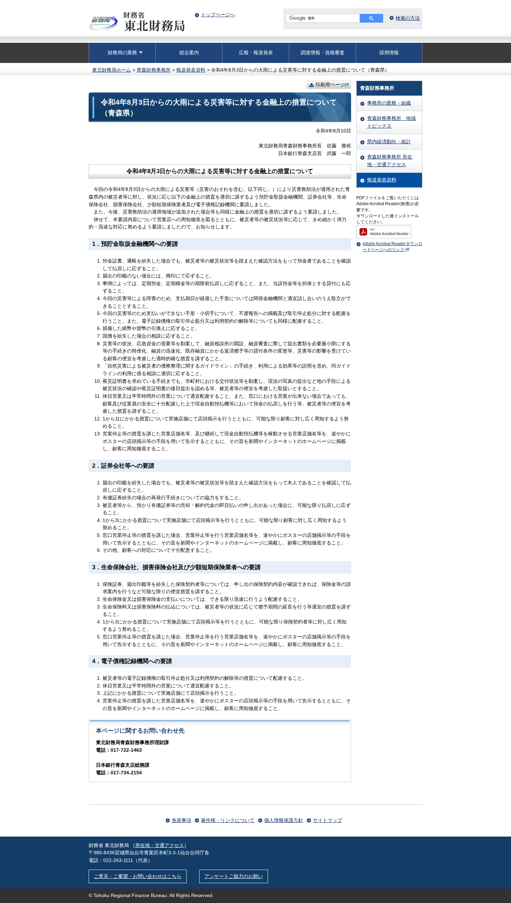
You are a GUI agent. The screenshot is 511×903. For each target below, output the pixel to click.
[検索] (371, 18)
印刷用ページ (330, 84)
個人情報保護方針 (283, 820)
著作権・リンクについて (227, 820)
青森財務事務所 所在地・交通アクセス (389, 160)
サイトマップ (327, 820)
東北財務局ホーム (111, 70)
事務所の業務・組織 (389, 103)
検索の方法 (408, 18)
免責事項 (181, 820)
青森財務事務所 (154, 70)
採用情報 (389, 52)
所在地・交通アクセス (159, 845)
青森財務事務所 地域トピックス (391, 122)
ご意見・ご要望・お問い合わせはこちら (137, 876)
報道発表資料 (190, 70)
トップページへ (218, 14)
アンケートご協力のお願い (233, 876)
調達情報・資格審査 (322, 52)
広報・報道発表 (256, 52)
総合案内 (189, 52)
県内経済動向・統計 (389, 141)
